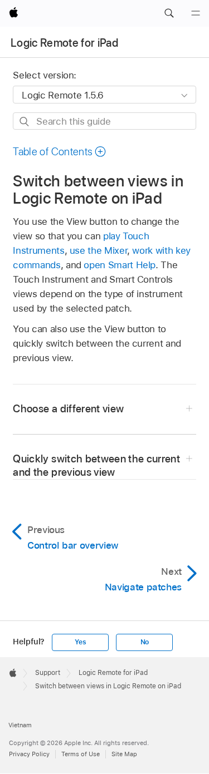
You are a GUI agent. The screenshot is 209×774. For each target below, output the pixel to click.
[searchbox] (104, 121)
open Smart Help (119, 264)
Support (47, 673)
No (144, 642)
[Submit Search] (25, 121)
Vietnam (20, 725)
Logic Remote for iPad (64, 43)
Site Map (124, 754)
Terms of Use (80, 754)
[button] (168, 13)
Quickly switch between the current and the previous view (96, 465)
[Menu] (195, 13)
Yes (80, 642)
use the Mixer (98, 250)
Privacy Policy (29, 754)
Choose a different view (68, 408)
